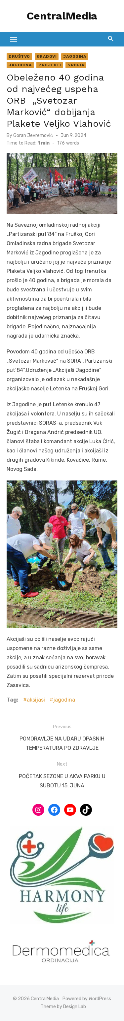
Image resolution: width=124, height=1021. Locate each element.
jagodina (64, 700)
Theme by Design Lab (63, 1006)
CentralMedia (62, 16)
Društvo (19, 56)
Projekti (49, 65)
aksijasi (36, 700)
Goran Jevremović (33, 135)
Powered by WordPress (86, 999)
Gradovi (47, 56)
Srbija (75, 65)
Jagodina (74, 56)
